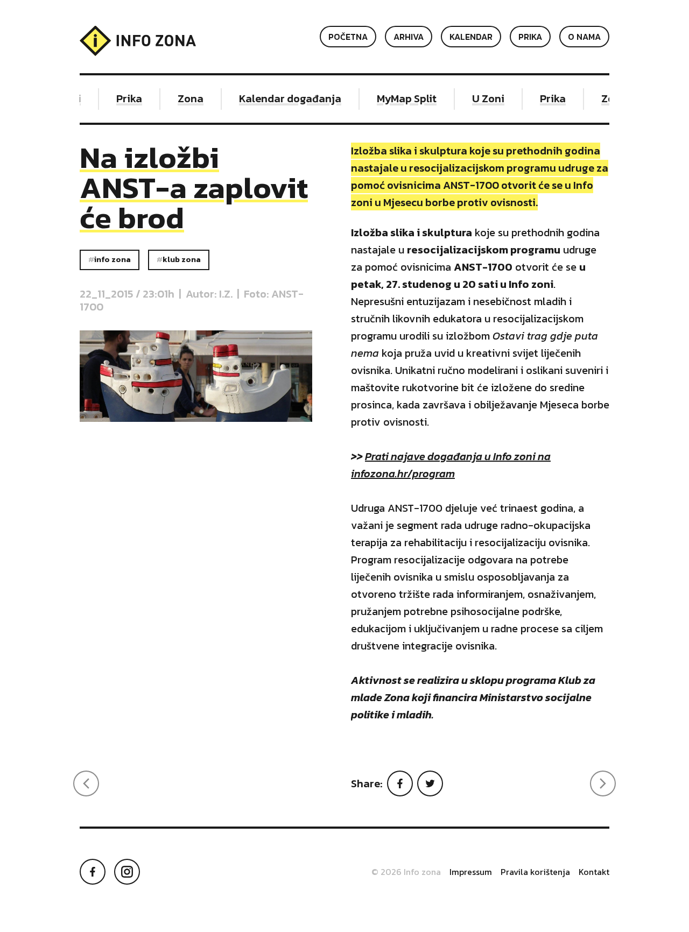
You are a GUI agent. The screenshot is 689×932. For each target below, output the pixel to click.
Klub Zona (182, 259)
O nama (584, 36)
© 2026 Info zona (406, 871)
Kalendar (471, 36)
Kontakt (594, 871)
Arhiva (408, 36)
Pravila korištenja (535, 871)
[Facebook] (400, 783)
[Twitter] (430, 783)
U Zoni (483, 98)
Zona (186, 98)
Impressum (470, 871)
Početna (348, 36)
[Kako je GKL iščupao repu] (86, 783)
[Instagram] (127, 872)
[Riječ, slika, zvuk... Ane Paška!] (603, 783)
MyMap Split (402, 98)
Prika (530, 36)
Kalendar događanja (285, 98)
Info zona (112, 259)
